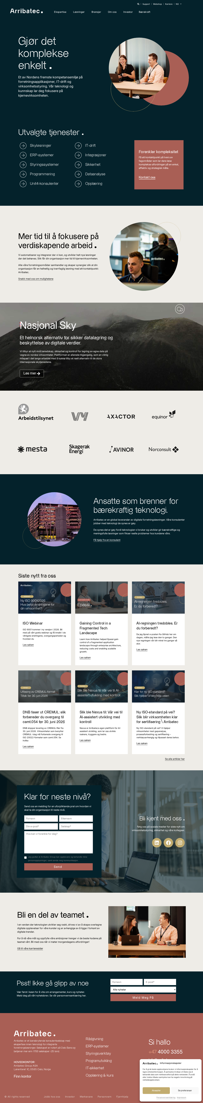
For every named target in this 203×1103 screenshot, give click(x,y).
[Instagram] (180, 842)
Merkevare (86, 1096)
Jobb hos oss (52, 1096)
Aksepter (156, 1090)
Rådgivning (94, 1039)
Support (146, 4)
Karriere (169, 4)
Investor (128, 11)
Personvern (104, 1096)
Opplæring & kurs (100, 1075)
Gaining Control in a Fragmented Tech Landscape (95, 628)
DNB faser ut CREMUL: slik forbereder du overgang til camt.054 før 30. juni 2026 (44, 717)
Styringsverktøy (98, 1053)
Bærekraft (144, 11)
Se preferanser (185, 1090)
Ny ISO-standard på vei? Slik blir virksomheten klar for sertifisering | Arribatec (157, 717)
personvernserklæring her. (71, 995)
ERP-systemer (97, 1046)
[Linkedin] (157, 842)
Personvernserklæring (165, 1097)
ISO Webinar (33, 623)
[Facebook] (168, 842)
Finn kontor (22, 1076)
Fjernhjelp (122, 1096)
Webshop (157, 4)
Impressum (181, 1097)
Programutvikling (99, 1061)
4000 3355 (170, 1051)
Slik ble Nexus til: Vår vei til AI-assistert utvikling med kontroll (101, 717)
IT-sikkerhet (95, 1068)
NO (177, 4)
